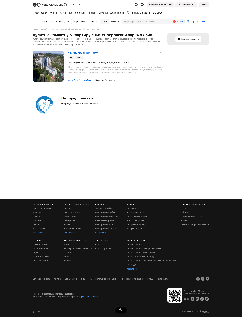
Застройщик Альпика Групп (80, 80)
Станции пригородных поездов (195, 224)
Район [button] (180, 22)
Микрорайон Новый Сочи (106, 216)
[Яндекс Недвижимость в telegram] (207, 279)
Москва (67, 208)
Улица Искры (132, 208)
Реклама (57, 279)
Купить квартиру (134, 244)
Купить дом (131, 265)
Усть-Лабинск (39, 228)
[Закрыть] (208, 21)
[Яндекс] (204, 311)
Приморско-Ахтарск (42, 208)
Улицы (184, 220)
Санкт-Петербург (72, 212)
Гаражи (67, 252)
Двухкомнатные (40, 260)
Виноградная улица (135, 212)
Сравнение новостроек (191, 216)
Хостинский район (103, 208)
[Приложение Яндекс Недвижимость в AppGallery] (202, 299)
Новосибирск (70, 216)
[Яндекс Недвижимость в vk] (198, 279)
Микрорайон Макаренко (106, 228)
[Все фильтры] (35, 21)
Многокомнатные (41, 256)
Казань (67, 224)
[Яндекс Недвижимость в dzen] (202, 279)
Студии (36, 252)
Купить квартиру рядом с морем (141, 252)
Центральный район (104, 220)
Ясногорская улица (135, 220)
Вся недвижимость (41, 279)
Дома (66, 244)
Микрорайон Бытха (104, 224)
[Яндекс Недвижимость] (50, 5)
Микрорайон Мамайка (105, 212)
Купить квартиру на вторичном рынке (143, 248)
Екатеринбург (70, 220)
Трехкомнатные (40, 244)
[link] (204, 4)
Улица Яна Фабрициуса (136, 216)
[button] (142, 4)
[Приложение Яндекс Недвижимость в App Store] (192, 299)
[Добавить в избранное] (161, 53)
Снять (98, 244)
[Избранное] (136, 4)
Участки (67, 260)
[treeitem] (40, 12)
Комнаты (68, 256)
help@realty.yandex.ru (88, 297)
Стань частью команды (75, 279)
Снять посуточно (103, 248)
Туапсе (36, 224)
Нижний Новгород (72, 228)
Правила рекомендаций (132, 279)
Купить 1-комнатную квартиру (140, 256)
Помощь (149, 279)
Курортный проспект (136, 224)
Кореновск (38, 212)
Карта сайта (162, 279)
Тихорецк (37, 220)
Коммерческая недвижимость (78, 248)
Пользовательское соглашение (103, 279)
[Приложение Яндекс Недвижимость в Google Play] (197, 299)
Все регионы (186, 208)
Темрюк (36, 216)
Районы (184, 212)
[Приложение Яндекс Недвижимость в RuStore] (207, 299)
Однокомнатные (40, 248)
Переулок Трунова (134, 228)
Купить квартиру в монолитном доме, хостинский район (152, 260)
